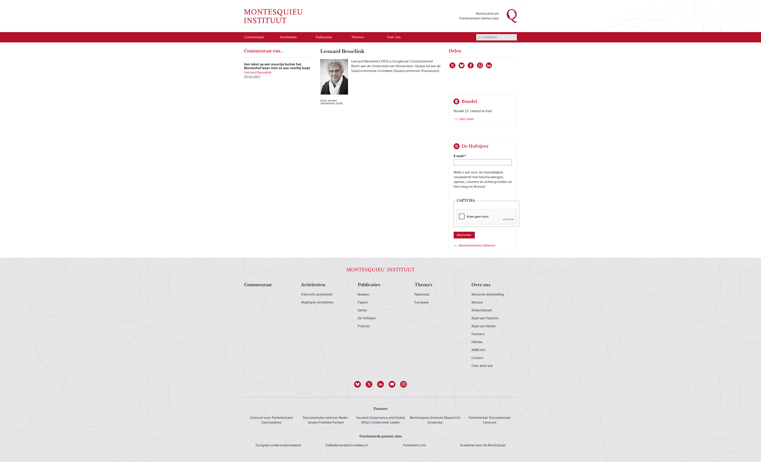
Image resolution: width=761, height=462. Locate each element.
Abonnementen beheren (477, 245)
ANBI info (478, 350)
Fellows (477, 342)
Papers (363, 302)
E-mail (459, 156)
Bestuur (477, 302)
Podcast (364, 326)
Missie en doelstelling (487, 294)
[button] (357, 384)
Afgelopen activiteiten (317, 302)
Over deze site (482, 365)
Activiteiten (313, 285)
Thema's (423, 285)
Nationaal (422, 294)
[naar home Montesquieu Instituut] (273, 16)
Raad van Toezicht (484, 318)
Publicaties (369, 285)
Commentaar (258, 285)
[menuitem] (257, 37)
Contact (477, 358)
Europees (422, 302)
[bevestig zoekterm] (479, 37)
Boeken (363, 294)
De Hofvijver (367, 318)
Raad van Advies (483, 326)
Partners (478, 334)
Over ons (480, 285)
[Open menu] (307, 37)
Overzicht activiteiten (317, 294)
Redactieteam (481, 310)
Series (362, 310)
